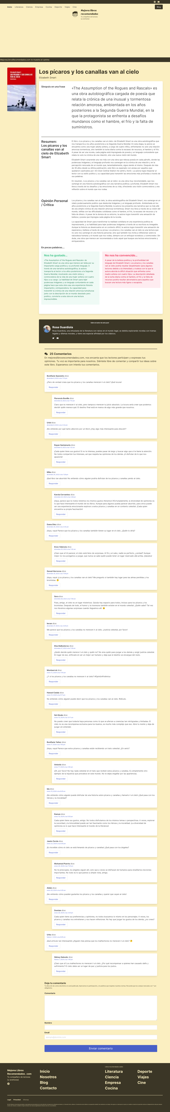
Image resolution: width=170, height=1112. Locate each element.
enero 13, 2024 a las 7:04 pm (56, 672)
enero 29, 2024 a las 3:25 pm (63, 913)
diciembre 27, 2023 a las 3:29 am (57, 626)
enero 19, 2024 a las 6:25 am (56, 791)
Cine (75, 7)
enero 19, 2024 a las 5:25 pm (63, 816)
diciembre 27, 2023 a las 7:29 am (64, 648)
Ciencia (29, 7)
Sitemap (26, 1100)
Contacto (48, 1088)
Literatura (19, 7)
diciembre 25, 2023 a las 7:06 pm (57, 573)
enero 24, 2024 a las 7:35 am (63, 866)
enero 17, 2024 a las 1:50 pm (56, 744)
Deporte (58, 7)
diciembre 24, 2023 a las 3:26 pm (65, 497)
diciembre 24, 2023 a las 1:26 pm (57, 474)
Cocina (49, 7)
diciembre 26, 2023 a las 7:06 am (65, 599)
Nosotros (48, 1077)
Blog (44, 1082)
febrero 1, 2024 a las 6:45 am (56, 937)
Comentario (50, 993)
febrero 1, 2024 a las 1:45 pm (63, 959)
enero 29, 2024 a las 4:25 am (56, 890)
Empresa (39, 7)
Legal (9, 1100)
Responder (53, 387)
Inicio (9, 7)
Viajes (67, 7)
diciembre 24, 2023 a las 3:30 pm (58, 527)
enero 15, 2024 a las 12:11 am (63, 717)
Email (47, 1032)
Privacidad (17, 1100)
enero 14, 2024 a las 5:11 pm (56, 695)
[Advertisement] (85, 40)
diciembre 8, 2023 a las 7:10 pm (64, 401)
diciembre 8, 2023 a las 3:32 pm (57, 425)
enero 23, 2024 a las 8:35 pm (56, 843)
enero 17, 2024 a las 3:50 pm (63, 767)
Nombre (48, 1023)
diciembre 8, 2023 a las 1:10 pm (57, 378)
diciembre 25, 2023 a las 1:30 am (65, 549)
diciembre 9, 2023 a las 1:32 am (64, 447)
